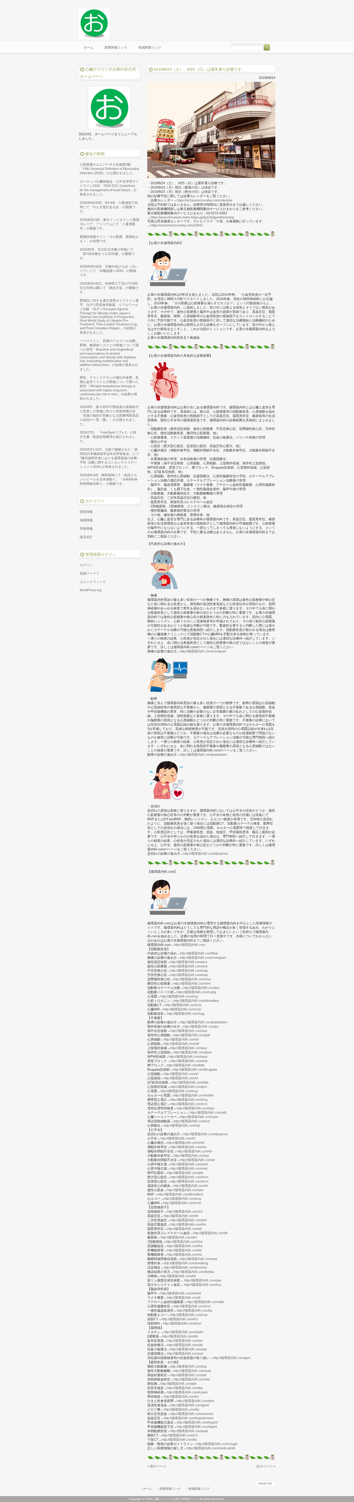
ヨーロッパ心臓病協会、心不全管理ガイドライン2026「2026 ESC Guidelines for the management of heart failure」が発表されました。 (109, 188)
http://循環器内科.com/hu (185, 1246)
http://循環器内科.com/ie (191, 1185)
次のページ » (265, 1466)
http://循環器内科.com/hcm (189, 1177)
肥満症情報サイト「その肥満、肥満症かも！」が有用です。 (109, 239)
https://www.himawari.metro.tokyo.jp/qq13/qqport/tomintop (192, 217)
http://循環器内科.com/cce (192, 1306)
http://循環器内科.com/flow (199, 953)
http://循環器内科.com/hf (177, 1138)
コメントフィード (93, 582)
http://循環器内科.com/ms (188, 1147)
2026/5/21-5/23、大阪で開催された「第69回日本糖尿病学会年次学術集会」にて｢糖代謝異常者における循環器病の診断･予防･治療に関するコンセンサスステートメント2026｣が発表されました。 (109, 458)
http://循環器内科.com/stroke (180, 1293)
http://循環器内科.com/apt (188, 1349)
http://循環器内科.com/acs (188, 962)
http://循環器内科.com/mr (194, 1151)
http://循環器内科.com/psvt (192, 1052)
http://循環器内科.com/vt (181, 1078)
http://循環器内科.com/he (188, 1224)
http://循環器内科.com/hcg (189, 1099)
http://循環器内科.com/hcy (202, 1284)
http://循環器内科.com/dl (184, 1228)
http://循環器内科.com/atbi (205, 1302)
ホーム (147, 1488)
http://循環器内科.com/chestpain (203, 651)
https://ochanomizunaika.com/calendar (205, 200)
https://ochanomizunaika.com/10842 (177, 225)
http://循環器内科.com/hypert (197, 1422)
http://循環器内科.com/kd (178, 1276)
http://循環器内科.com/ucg (182, 1198)
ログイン (86, 565)
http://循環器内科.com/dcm (189, 1181)
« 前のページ (156, 1466)
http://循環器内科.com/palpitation (203, 754)
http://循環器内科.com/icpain (187, 1392)
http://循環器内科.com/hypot (197, 1426)
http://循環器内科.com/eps (195, 1108)
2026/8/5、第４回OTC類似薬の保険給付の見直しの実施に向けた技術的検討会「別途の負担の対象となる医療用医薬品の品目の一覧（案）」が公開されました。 (109, 415)
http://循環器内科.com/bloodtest (196, 1000)
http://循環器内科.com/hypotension (188, 1418)
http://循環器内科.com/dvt (192, 1379)
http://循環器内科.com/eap (189, 975)
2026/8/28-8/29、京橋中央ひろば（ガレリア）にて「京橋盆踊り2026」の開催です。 (109, 271)
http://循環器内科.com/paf (192, 1035)
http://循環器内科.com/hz (181, 1396)
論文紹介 (86, 537)
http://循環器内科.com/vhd (185, 1142)
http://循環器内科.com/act (185, 1353)
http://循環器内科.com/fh (210, 1233)
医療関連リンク (170, 1488)
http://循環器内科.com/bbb (185, 1065)
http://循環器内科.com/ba (185, 1388)
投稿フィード (89, 573)
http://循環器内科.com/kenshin (185, 1267)
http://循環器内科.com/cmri (182, 1009)
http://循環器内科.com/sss (188, 1031)
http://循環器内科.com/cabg (196, 992)
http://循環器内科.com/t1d (184, 1241)
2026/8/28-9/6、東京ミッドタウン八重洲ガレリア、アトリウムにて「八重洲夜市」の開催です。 (109, 224)
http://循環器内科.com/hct (180, 1319)
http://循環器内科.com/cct (180, 1435)
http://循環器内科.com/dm (178, 1237)
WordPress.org (90, 590)
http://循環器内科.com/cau (189, 1315)
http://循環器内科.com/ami (189, 966)
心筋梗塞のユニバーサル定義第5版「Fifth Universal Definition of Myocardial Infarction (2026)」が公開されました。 (109, 169)
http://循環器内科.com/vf (181, 1074)
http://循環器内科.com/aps (202, 1280)
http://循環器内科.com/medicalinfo (211, 1448)
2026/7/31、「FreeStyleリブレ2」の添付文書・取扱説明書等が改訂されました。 (108, 437)
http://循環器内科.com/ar (197, 1160)
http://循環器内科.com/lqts (190, 1082)
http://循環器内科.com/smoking (186, 1263)
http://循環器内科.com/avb (189, 1061)
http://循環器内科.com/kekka (194, 1272)
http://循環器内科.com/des (195, 1401)
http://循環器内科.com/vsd (188, 1168)
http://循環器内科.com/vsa (192, 979)
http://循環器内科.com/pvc (188, 1086)
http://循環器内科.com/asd (189, 1164)
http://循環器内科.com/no (185, 1340)
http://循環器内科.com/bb (180, 1336)
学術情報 (86, 528)
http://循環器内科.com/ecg (179, 996)
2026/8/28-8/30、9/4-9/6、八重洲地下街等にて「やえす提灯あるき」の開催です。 (109, 207)
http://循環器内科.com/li (184, 1297)
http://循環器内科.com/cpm (199, 1117)
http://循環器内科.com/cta (183, 1005)
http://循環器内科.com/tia (194, 1310)
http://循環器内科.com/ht (181, 1216)
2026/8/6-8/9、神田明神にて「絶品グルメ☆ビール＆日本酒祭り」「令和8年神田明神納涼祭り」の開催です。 (108, 479)
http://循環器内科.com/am (185, 1190)
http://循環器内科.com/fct (179, 1439)
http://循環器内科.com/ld (184, 1250)
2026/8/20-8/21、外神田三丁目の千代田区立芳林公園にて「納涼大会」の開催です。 (109, 288)
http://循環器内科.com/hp (181, 1409)
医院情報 (86, 512)
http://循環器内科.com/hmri (182, 1323)
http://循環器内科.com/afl (181, 1043)
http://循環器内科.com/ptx (178, 1383)
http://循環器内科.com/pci (201, 988)
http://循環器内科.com (189, 944)
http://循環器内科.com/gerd (189, 1405)
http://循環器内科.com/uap (189, 970)
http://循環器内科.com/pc (201, 1026)
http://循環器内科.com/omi (192, 983)
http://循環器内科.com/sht (188, 1220)
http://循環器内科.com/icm (188, 1104)
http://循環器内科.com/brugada (195, 1069)
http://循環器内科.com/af (181, 1039)
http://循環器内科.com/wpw (188, 1056)
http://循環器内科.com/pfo (185, 1173)
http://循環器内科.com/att (184, 1345)
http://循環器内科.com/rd (184, 1254)
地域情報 (86, 520)
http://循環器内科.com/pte (188, 1375)
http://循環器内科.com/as (191, 1155)
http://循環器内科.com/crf (184, 1211)
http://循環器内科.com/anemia (191, 1414)
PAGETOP (265, 1483)
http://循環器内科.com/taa (188, 1366)
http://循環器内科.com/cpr (182, 1125)
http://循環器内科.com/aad (192, 1370)
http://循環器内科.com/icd (192, 1121)
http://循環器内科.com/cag (185, 1013)
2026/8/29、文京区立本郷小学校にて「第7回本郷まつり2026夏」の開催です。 (107, 254)
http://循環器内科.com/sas (198, 1259)
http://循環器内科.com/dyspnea (205, 853)
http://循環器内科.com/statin (183, 1332)
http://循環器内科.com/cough (216, 1444)
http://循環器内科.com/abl (208, 1112)
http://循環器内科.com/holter (194, 1095)
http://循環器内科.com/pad (189, 1431)
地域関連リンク (199, 1488)
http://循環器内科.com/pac (189, 1048)
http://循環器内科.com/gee (231, 1358)
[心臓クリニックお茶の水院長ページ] (94, 37)
